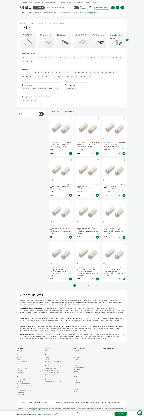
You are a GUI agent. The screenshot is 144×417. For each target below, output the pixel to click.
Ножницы (19, 370)
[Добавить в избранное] (71, 118)
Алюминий (25, 88)
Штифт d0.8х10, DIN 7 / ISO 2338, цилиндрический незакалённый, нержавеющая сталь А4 (87, 147)
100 (50, 77)
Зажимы (76, 371)
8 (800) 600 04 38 (86, 7)
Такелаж (29, 12)
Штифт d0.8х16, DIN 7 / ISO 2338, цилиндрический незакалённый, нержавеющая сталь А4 (87, 231)
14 (98, 57)
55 (113, 73)
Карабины (77, 374)
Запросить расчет (102, 7)
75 (30, 77)
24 (71, 73)
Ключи (19, 359)
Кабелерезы (21, 355)
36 (98, 73)
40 (31, 61)
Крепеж (22, 12)
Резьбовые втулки (50, 366)
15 (52, 73)
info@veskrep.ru (85, 8)
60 (117, 73)
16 (102, 57)
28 (120, 57)
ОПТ (51, 402)
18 (105, 57)
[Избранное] (117, 7)
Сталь (57, 88)
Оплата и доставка (34, 2)
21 (113, 57)
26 (79, 73)
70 (27, 77)
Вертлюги (77, 369)
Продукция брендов (108, 348)
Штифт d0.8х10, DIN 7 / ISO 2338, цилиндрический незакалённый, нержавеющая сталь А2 (60, 147)
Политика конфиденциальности (46, 414)
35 (27, 61)
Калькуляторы (78, 2)
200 (90, 77)
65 (23, 77)
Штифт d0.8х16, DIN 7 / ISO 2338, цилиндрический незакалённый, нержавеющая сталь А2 (60, 231)
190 (85, 77)
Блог (94, 2)
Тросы (76, 389)
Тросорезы (20, 394)
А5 (35, 100)
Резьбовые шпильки (50, 12)
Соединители (78, 382)
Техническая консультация (50, 2)
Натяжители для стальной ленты (27, 366)
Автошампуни (78, 350)
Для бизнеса (90, 13)
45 (106, 73)
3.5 (57, 57)
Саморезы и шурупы (51, 370)
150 (72, 77)
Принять (120, 414)
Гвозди (47, 359)
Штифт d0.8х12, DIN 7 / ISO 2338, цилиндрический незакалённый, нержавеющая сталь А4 (60, 189)
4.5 (64, 57)
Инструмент (38, 12)
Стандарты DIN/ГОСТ (66, 2)
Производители (78, 12)
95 (46, 77)
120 (59, 77)
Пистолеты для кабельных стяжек (27, 377)
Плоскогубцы (21, 379)
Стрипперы (20, 388)
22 (67, 73)
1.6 (38, 57)
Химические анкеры (51, 377)
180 (81, 77)
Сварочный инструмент (24, 385)
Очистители (77, 355)
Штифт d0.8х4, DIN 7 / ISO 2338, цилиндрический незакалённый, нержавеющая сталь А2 (60, 272)
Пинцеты (19, 374)
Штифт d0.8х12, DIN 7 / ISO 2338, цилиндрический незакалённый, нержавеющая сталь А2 (114, 147)
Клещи (19, 357)
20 (109, 57)
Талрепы (76, 387)
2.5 (49, 57)
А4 (31, 100)
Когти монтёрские (22, 361)
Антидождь (77, 352)
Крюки (75, 378)
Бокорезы (20, 350)
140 (67, 77)
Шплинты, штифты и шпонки (56, 23)
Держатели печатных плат (53, 361)
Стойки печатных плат (52, 372)
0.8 (23, 57)
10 (87, 57)
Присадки (76, 357)
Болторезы (20, 352)
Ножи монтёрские (22, 368)
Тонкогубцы (20, 392)
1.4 (30, 57)
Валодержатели (79, 367)
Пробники (20, 381)
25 (117, 57)
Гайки (47, 357)
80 (34, 77)
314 (96, 285)
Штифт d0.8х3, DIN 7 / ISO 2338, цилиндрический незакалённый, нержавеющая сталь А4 (114, 231)
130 (63, 77)
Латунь (33, 88)
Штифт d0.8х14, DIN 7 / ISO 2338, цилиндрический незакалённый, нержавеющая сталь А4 (114, 189)
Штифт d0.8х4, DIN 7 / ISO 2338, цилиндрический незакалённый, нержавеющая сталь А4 (87, 272)
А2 (27, 100)
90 (42, 77)
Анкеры (47, 350)
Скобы (76, 380)
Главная (22, 23)
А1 (23, 100)
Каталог (31, 23)
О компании (23, 2)
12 (91, 57)
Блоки (75, 365)
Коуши (76, 376)
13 (94, 57)
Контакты (88, 2)
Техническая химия (65, 12)
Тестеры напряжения (24, 390)
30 (23, 61)
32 (90, 73)
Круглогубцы (21, 363)
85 (38, 77)
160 (76, 77)
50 (110, 73)
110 (54, 77)
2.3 (45, 57)
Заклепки (48, 363)
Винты (47, 355)
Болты (47, 352)
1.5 (34, 57)
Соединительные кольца (81, 385)
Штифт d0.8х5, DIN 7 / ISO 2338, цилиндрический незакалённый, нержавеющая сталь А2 (114, 272)
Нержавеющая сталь (45, 88)
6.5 (74, 57)
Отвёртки (20, 372)
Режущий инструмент (23, 383)
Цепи (75, 391)
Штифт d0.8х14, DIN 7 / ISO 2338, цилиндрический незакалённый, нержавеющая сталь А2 (87, 189)
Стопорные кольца (51, 374)
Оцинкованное (71, 88)
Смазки (76, 359)
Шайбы (47, 379)
